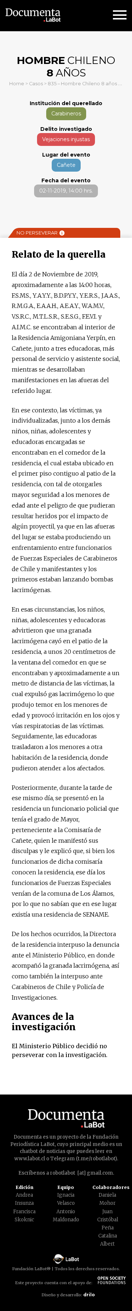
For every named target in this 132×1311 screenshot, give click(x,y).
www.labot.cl (29, 1159)
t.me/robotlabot (96, 1159)
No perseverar (37, 233)
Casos (36, 83)
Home (16, 83)
